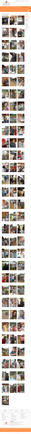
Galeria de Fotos (25, 7)
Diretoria (3, 414)
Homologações (22, 415)
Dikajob (26, 28)
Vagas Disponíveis (23, 413)
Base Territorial (3, 415)
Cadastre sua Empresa (13, 415)
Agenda (20, 7)
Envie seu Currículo (23, 414)
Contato (12, 413)
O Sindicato (4, 7)
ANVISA (26, 29)
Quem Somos (3, 413)
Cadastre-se (12, 414)
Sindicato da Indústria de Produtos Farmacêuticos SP (27, 20)
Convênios (8, 7)
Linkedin (26, 23)
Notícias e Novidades (14, 7)
